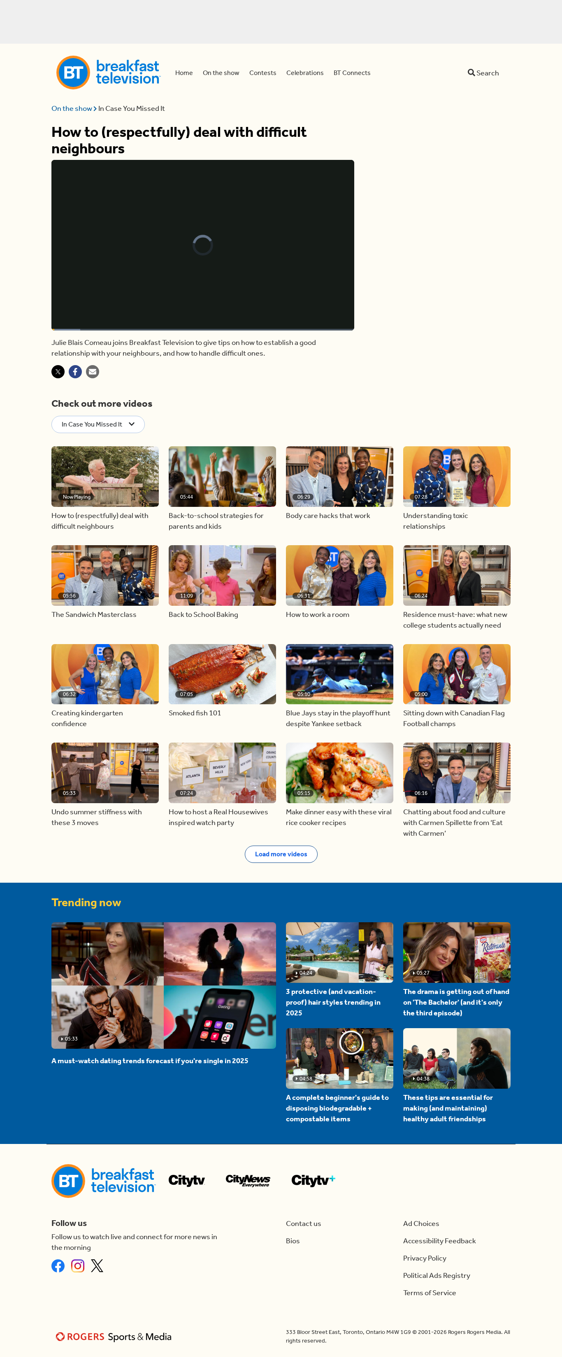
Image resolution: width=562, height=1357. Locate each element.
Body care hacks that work (328, 515)
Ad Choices (421, 1223)
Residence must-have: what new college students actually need (455, 620)
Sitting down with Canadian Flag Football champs (454, 718)
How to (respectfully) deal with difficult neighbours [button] (100, 521)
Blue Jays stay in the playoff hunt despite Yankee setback (338, 718)
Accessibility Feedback (439, 1240)
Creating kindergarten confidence (87, 718)
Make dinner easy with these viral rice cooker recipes (339, 817)
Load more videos (281, 854)
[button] (105, 476)
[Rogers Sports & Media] (115, 1336)
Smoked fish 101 (195, 712)
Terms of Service (429, 1292)
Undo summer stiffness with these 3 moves (96, 817)
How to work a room (317, 614)
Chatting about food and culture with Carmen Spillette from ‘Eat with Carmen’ (454, 822)
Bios (293, 1240)
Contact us (303, 1223)
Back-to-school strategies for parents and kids (216, 521)
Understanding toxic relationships (435, 521)
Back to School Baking (203, 614)
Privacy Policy (424, 1258)
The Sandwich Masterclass (94, 614)
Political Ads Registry (436, 1275)
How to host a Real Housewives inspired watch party (218, 817)
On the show (72, 108)
